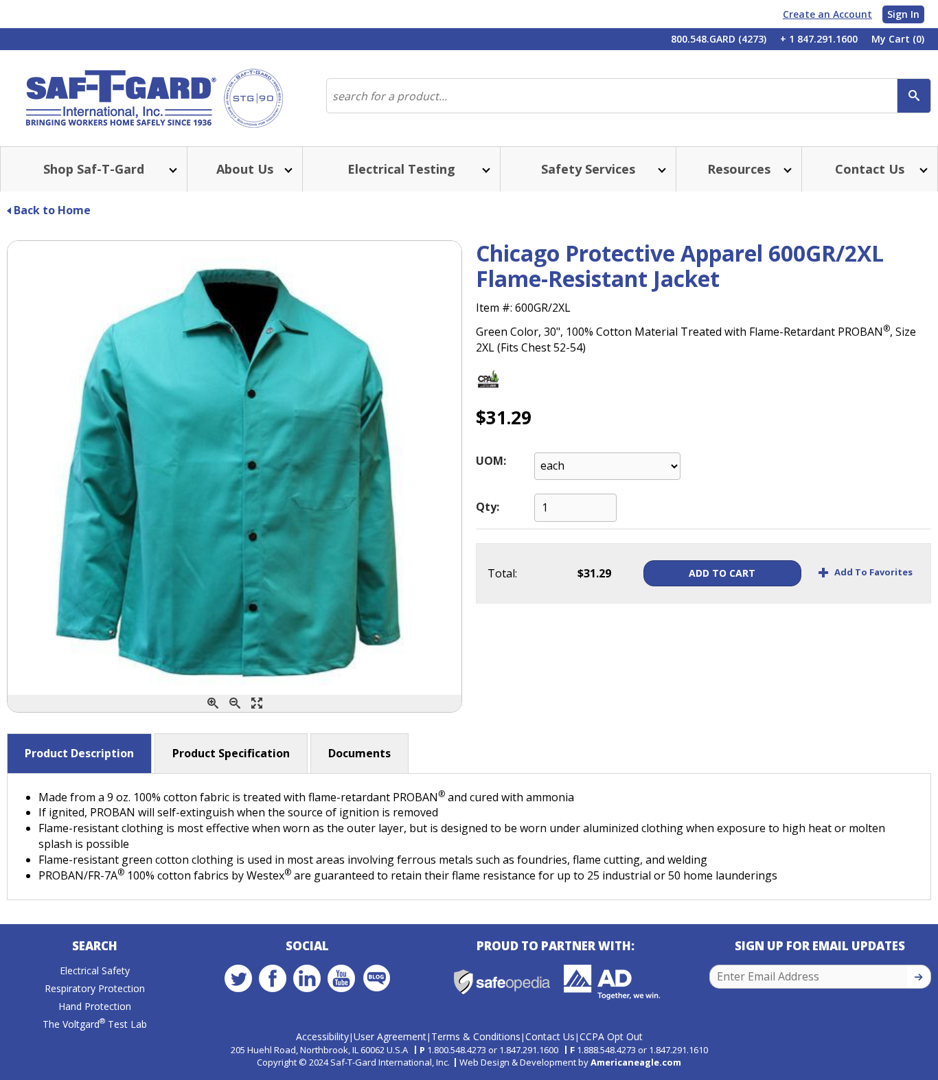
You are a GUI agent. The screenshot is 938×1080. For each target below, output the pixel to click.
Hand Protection (94, 1006)
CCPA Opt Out (611, 1036)
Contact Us (550, 1036)
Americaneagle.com (636, 1062)
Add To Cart (722, 572)
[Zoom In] (212, 703)
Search (94, 946)
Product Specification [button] (231, 753)
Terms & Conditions (476, 1036)
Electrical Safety (95, 970)
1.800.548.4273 (456, 1050)
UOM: (491, 460)
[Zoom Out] (234, 703)
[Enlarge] (256, 703)
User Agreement (390, 1036)
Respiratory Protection (95, 988)
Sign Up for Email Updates (820, 946)
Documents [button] (359, 753)
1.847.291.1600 (528, 1050)
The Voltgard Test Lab (95, 1024)
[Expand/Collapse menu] (171, 169)
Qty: (487, 506)
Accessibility (322, 1036)
